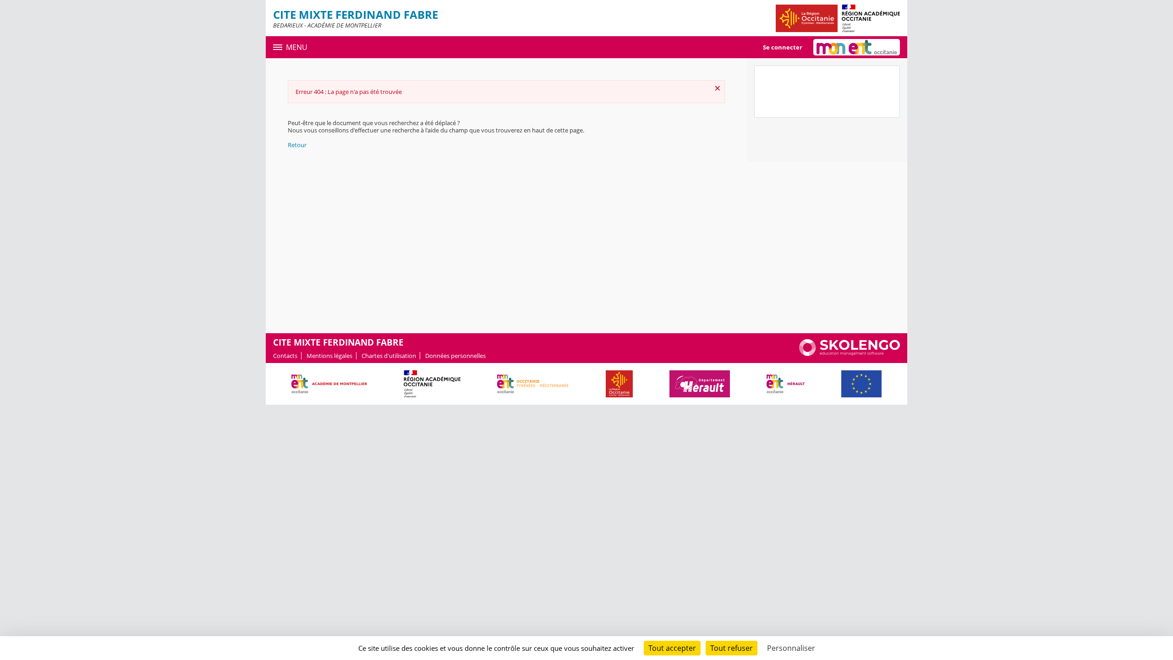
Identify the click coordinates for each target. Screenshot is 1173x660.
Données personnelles (455, 355)
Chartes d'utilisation (389, 355)
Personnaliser (791, 648)
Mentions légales (329, 355)
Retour (297, 145)
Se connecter (782, 47)
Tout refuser (731, 648)
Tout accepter (672, 648)
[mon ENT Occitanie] (856, 47)
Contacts (285, 355)
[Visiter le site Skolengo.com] (849, 354)
